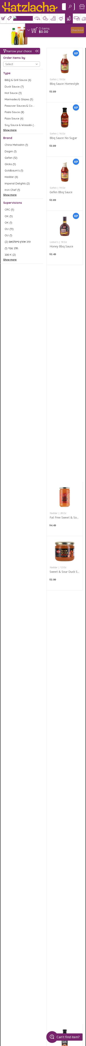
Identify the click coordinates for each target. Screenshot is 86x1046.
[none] (65, 75)
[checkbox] (21, 80)
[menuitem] (3, 18)
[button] (3, 18)
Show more (10, 130)
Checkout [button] (77, 30)
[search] (70, 6)
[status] (44, 28)
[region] (55, 30)
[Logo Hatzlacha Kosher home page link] (30, 7)
